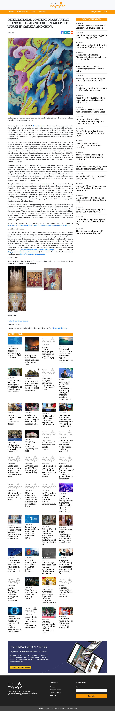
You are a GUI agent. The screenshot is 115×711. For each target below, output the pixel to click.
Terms (52, 687)
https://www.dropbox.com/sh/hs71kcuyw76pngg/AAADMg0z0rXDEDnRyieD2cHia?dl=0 (39, 225)
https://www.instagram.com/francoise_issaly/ (37, 250)
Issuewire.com (38, 126)
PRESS (33, 12)
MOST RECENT (22, 12)
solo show (46, 184)
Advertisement (55, 693)
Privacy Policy (55, 690)
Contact (53, 695)
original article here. (59, 328)
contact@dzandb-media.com (18, 321)
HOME (11, 12)
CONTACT (42, 12)
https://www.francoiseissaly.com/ (32, 254)
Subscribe (91, 696)
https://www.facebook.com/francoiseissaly (23, 252)
